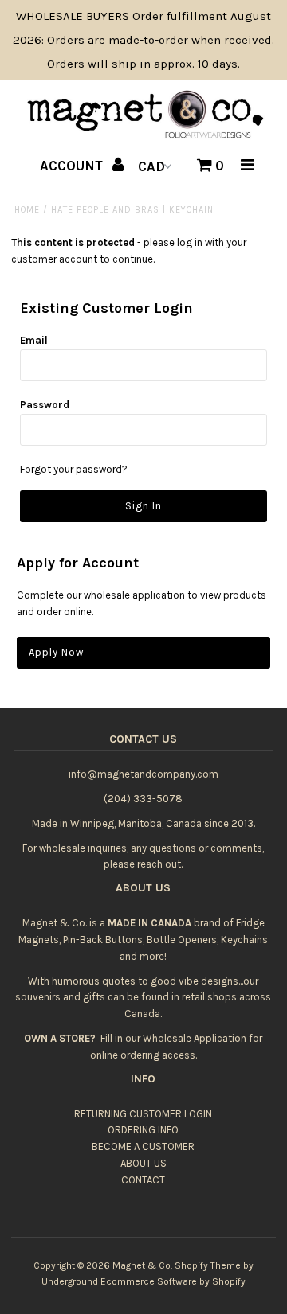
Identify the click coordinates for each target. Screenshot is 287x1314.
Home (27, 210)
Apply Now (56, 652)
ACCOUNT (73, 166)
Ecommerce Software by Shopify (173, 1281)
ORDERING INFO (143, 1130)
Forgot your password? (74, 469)
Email (34, 340)
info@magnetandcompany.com (143, 774)
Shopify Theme (208, 1265)
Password (44, 405)
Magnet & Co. (142, 1265)
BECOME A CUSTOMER (143, 1146)
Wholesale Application (194, 1038)
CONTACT (143, 1180)
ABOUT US (143, 1163)
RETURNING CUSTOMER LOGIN (143, 1114)
